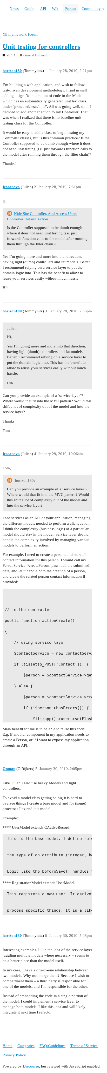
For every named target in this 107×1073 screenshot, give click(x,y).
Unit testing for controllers (41, 46)
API (43, 8)
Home (7, 1046)
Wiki (55, 8)
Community (92, 8)
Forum (70, 8)
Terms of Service (84, 1046)
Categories (26, 1046)
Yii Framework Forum (20, 34)
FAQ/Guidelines (52, 1046)
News (14, 8)
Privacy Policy (14, 1055)
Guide (29, 8)
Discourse (31, 1066)
